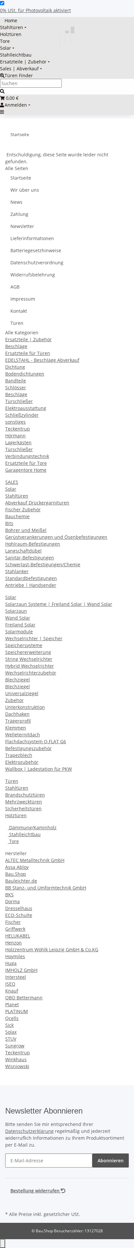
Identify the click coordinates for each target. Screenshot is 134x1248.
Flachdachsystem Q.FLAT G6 (35, 741)
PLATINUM (16, 1011)
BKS (9, 894)
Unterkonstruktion (25, 707)
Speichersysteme (23, 645)
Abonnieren (111, 1160)
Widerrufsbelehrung (32, 275)
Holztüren (16, 815)
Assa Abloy (17, 867)
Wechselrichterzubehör (30, 673)
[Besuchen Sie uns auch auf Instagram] (10, 1201)
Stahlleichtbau (24, 834)
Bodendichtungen (24, 374)
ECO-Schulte (18, 915)
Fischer (13, 922)
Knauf (11, 991)
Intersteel (15, 977)
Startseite (20, 178)
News (16, 202)
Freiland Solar (20, 625)
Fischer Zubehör (23, 509)
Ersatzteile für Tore (26, 463)
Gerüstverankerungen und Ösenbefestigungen (56, 537)
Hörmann (15, 435)
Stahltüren (16, 496)
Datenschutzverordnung (36, 262)
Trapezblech (18, 755)
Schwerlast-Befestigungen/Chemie (42, 564)
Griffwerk (15, 929)
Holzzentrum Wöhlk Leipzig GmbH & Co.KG (51, 949)
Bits (9, 523)
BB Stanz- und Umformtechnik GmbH (45, 888)
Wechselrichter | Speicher (33, 638)
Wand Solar (17, 618)
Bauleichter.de (21, 881)
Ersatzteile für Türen (27, 353)
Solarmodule (19, 631)
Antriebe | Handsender (30, 585)
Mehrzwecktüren (23, 802)
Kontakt (18, 311)
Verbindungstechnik (27, 456)
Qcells (12, 1018)
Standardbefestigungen (31, 578)
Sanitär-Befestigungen (29, 557)
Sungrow (14, 1046)
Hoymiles (15, 956)
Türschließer (19, 401)
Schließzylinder (22, 415)
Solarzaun (16, 611)
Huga (11, 963)
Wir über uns (24, 190)
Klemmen (15, 728)
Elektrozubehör (21, 762)
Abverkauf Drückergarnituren (37, 503)
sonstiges (15, 422)
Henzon (13, 943)
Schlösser (15, 387)
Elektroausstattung (25, 408)
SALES (11, 482)
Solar (10, 489)
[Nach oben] (2, 1243)
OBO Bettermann (24, 997)
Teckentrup (17, 429)
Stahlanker (17, 571)
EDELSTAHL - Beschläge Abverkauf (42, 360)
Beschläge (16, 346)
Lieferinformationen (32, 238)
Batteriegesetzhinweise (35, 250)
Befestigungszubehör (28, 748)
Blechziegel (17, 680)
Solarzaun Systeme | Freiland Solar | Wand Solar (58, 604)
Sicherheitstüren (23, 808)
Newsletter (22, 226)
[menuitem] (8, 20)
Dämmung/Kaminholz (32, 827)
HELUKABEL (17, 936)
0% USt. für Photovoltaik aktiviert (35, 10)
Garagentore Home (26, 470)
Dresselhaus (18, 908)
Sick (9, 1025)
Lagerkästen (18, 442)
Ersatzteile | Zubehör (28, 339)
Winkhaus (16, 1059)
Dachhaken (17, 714)
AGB (15, 287)
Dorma (12, 901)
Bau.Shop (15, 874)
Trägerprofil (18, 721)
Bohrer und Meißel (26, 530)
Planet (12, 1004)
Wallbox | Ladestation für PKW (38, 769)
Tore (13, 841)
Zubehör (14, 700)
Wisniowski (17, 1066)
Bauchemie (17, 516)
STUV (10, 1039)
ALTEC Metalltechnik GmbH (34, 860)
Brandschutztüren (25, 795)
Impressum (22, 299)
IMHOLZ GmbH (21, 970)
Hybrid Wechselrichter (29, 666)
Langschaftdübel (23, 551)
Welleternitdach (22, 734)
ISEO (10, 984)
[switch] (2, 3)
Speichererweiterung (28, 652)
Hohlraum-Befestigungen (32, 544)
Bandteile (15, 381)
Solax (11, 1032)
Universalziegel (21, 693)
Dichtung (15, 367)
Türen (16, 323)
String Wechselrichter (28, 659)
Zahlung (19, 214)
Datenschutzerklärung (29, 1131)
